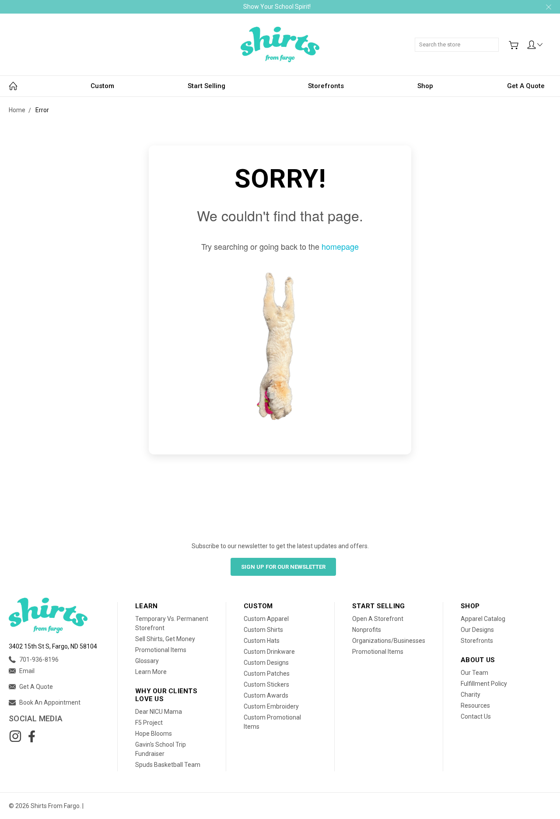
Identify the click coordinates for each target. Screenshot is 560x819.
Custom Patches (267, 673)
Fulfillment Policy (484, 683)
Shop (425, 86)
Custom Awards (266, 695)
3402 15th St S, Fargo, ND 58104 (53, 646)
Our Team (474, 672)
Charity (470, 694)
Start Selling (206, 86)
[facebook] (31, 736)
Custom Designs (266, 662)
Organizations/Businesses (388, 640)
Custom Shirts (263, 629)
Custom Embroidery (271, 706)
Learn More (151, 671)
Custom (102, 86)
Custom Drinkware (269, 651)
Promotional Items (160, 649)
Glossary (147, 660)
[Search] (496, 40)
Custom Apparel (266, 618)
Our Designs (477, 629)
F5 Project (149, 722)
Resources (475, 705)
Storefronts (326, 86)
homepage (340, 246)
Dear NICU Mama (158, 711)
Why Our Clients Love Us (166, 695)
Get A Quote (526, 86)
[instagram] (15, 736)
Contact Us (476, 716)
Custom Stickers (266, 684)
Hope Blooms (153, 733)
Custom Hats (262, 640)
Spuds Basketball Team (167, 764)
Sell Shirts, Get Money (165, 638)
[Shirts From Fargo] (280, 44)
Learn (146, 606)
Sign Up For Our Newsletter (283, 567)
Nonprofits (366, 629)
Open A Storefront (377, 618)
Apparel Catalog (483, 618)
